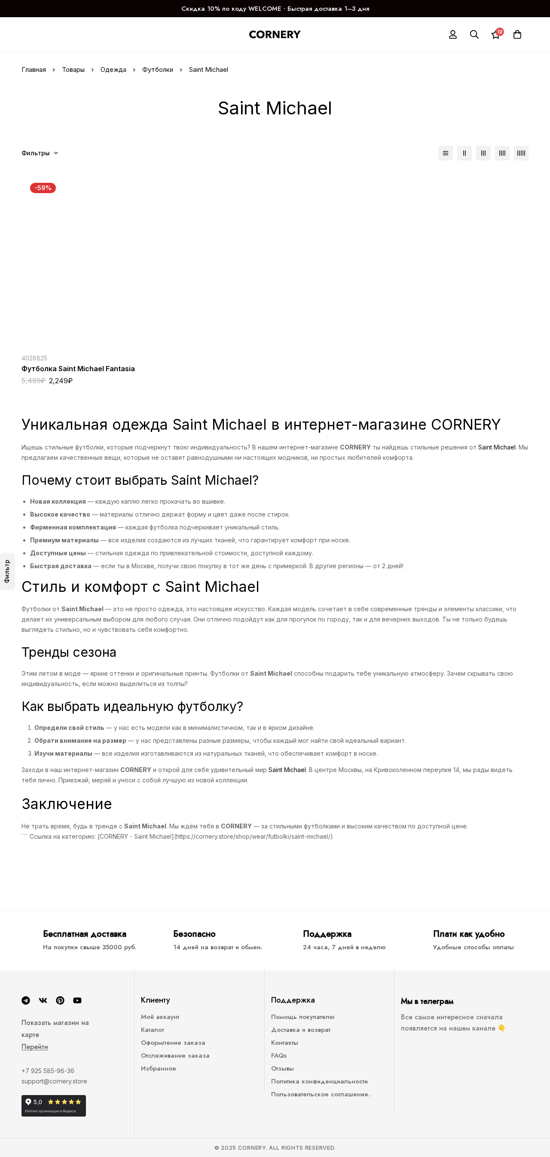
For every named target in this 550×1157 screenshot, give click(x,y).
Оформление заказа (173, 1042)
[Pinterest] (60, 1000)
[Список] (445, 153)
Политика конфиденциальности (319, 1081)
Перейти (34, 1046)
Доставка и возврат (300, 1029)
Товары (73, 69)
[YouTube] (77, 1000)
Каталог (152, 1029)
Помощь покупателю (303, 1016)
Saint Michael (497, 447)
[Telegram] (25, 1000)
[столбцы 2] (464, 153)
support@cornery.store (54, 1081)
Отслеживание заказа (175, 1055)
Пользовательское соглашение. (320, 1094)
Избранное (158, 1068)
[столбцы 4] (502, 153)
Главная (33, 69)
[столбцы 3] (483, 153)
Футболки (157, 69)
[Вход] (453, 34)
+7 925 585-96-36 (47, 1070)
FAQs (279, 1055)
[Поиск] (474, 34)
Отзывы (282, 1068)
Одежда (113, 69)
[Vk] (43, 1000)
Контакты (284, 1042)
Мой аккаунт (160, 1016)
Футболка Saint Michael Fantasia (78, 368)
